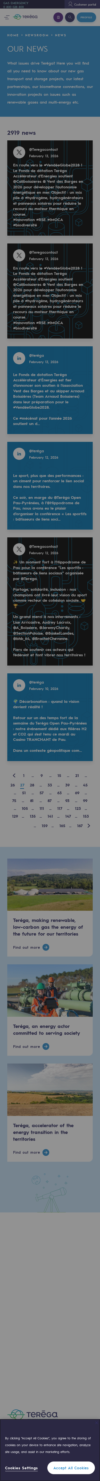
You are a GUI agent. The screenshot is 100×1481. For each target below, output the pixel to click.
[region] (50, 1450)
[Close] (97, 1423)
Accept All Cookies (71, 1467)
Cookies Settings (21, 1468)
